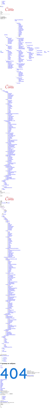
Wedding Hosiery (11, 118)
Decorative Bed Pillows (12, 174)
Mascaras (9, 131)
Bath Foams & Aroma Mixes (12, 144)
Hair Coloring (10, 157)
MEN (7, 99)
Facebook (5, 357)
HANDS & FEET (9, 161)
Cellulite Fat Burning (11, 145)
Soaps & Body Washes (11, 150)
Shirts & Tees (10, 102)
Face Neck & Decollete (11, 274)
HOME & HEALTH (7, 165)
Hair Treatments (10, 159)
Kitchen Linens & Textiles (12, 171)
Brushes (9, 122)
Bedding (9, 173)
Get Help (1, 383)
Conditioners (10, 156)
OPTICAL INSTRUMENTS (10, 178)
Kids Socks (10, 97)
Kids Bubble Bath (11, 152)
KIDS (7, 92)
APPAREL (6, 91)
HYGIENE (8, 164)
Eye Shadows (10, 125)
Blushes (9, 123)
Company (3, 181)
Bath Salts (9, 143)
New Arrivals (6, 179)
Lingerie (9, 107)
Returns (1, 385)
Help (3, 185)
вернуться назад (31, 376)
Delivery (5, 186)
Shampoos (9, 160)
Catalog (3, 90)
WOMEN (8, 103)
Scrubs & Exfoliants (11, 141)
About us (1, 380)
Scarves (9, 111)
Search (2, 404)
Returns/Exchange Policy (8, 187)
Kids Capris (10, 93)
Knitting (9, 112)
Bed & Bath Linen (11, 172)
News (5, 182)
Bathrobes (9, 101)
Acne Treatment (10, 134)
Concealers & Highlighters (12, 124)
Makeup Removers (11, 140)
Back (5, 209)
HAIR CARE (8, 155)
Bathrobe (9, 104)
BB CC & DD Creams (11, 135)
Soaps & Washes (10, 163)
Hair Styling (10, 158)
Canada (5, 211)
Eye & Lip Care (10, 136)
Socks (9, 109)
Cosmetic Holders (9, 177)
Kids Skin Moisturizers (11, 154)
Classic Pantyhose (11, 116)
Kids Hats (9, 94)
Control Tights (10, 117)
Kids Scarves (10, 96)
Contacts (3, 189)
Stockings (9, 115)
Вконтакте (5, 358)
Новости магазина (4, 392)
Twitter (5, 359)
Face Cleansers (10, 133)
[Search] (0, 15)
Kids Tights (10, 98)
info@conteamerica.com (5, 355)
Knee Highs (10, 105)
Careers (5, 183)
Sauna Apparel (10, 168)
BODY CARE (8, 142)
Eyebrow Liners (10, 126)
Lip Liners (9, 129)
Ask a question (2, 388)
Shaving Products (11, 148)
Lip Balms (9, 128)
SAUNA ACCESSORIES (10, 167)
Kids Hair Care (10, 153)
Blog (3, 188)
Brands (1, 389)
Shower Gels (10, 149)
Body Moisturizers (11, 146)
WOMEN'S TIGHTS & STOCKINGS (12, 113)
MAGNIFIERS (8, 175)
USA (5, 212)
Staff (1, 382)
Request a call (2, 207)
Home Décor (8, 170)
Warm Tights (10, 119)
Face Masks (10, 137)
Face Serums (10, 138)
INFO (1, 386)
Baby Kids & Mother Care (10, 151)
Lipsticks (9, 130)
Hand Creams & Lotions (12, 162)
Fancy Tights (10, 114)
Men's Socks (10, 100)
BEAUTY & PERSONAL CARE (9, 120)
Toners (9, 139)
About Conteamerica (3, 379)
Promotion (4, 180)
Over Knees (10, 108)
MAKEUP (8, 121)
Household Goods (9, 166)
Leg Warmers (10, 106)
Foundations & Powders (12, 127)
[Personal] (0, 191)
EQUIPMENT (6, 176)
